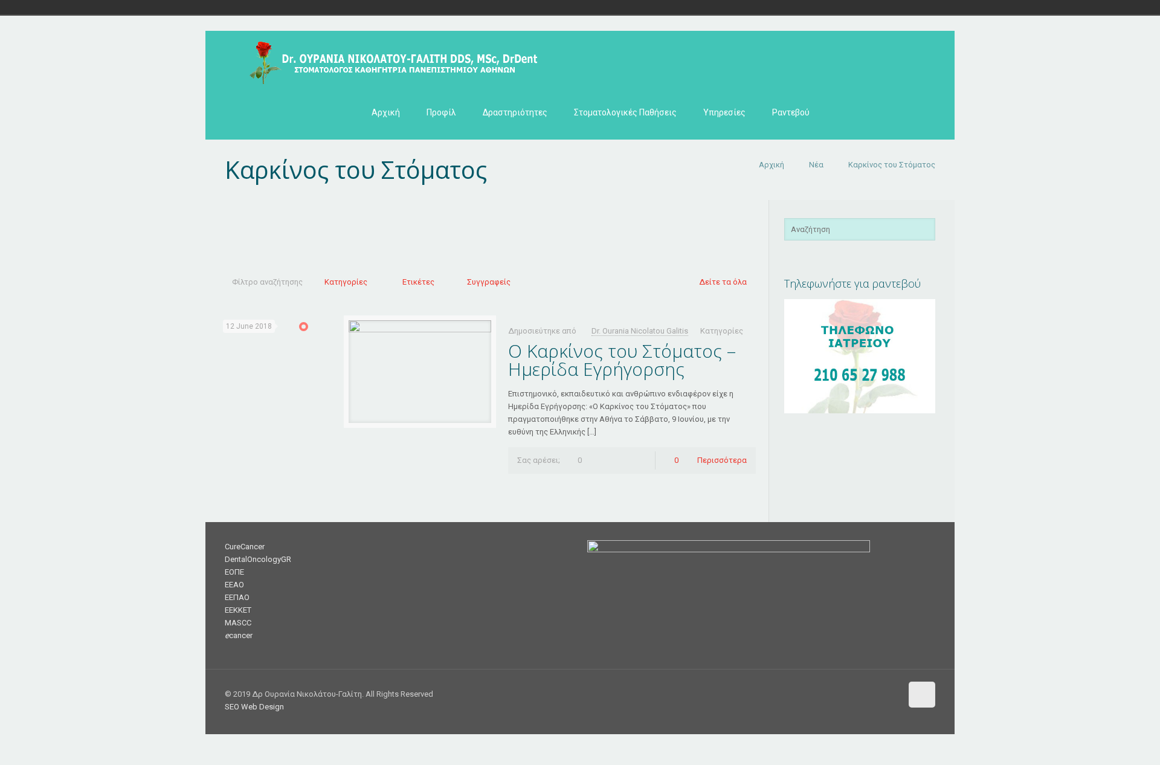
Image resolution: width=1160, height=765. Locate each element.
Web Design (262, 706)
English (314, 7)
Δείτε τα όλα (723, 281)
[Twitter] (841, 693)
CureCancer (245, 546)
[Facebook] (825, 693)
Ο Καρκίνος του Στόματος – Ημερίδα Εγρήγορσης (622, 359)
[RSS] (890, 693)
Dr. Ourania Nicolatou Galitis (639, 330)
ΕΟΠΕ (234, 571)
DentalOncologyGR (258, 559)
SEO (232, 706)
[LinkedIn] (857, 693)
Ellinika (297, 7)
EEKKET (238, 610)
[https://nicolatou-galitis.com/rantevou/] (859, 410)
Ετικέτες (418, 281)
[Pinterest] (874, 693)
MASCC (238, 622)
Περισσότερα (722, 460)
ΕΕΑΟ (234, 584)
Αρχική (771, 164)
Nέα (816, 164)
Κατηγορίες (345, 281)
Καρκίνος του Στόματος (891, 164)
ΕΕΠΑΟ (237, 597)
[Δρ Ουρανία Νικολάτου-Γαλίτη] (388, 58)
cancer (239, 635)
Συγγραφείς (489, 281)
